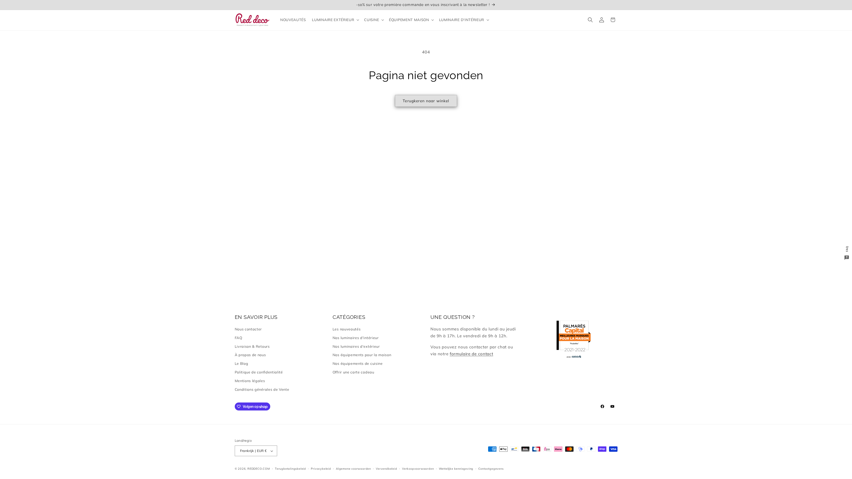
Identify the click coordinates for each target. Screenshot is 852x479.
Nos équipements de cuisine (358, 363)
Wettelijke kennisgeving (456, 468)
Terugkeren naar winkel (426, 100)
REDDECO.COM (258, 468)
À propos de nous (250, 355)
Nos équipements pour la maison (362, 355)
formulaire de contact (471, 353)
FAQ (238, 338)
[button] (335, 19)
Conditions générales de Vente (262, 389)
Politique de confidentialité (259, 372)
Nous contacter (248, 329)
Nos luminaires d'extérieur (356, 346)
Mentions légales (250, 381)
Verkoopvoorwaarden (418, 468)
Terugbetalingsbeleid (290, 468)
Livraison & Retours (252, 346)
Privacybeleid (321, 468)
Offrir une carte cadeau (353, 372)
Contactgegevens (491, 468)
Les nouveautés (347, 329)
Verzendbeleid (386, 468)
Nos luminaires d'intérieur (356, 338)
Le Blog (241, 363)
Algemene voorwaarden (353, 468)
